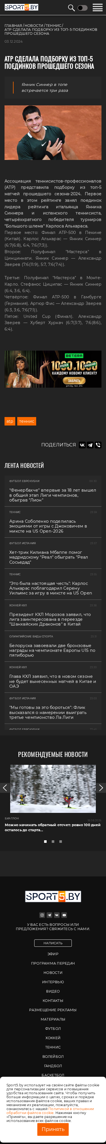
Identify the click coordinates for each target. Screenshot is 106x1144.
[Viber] (98, 445)
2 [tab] (54, 843)
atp (10, 421)
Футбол (53, 1028)
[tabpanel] (53, 801)
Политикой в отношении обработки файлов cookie (50, 1111)
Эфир (53, 954)
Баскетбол (53, 1075)
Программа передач (53, 963)
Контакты (53, 1000)
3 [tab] (62, 843)
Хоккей (53, 1038)
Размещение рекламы (53, 1010)
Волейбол (53, 1056)
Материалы (53, 1019)
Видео (53, 991)
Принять (53, 1129)
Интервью (53, 982)
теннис (26, 421)
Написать (53, 943)
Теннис (53, 1047)
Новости (53, 973)
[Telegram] (90, 445)
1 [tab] (47, 843)
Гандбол (53, 1066)
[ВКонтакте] (82, 445)
